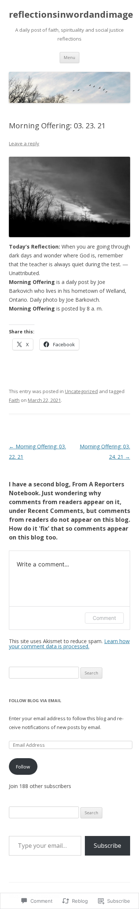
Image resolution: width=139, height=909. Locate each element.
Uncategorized (81, 391)
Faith (14, 400)
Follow (23, 766)
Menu (69, 57)
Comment (104, 618)
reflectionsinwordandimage (71, 14)
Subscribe (107, 846)
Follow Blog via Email (35, 700)
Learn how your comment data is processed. (69, 644)
